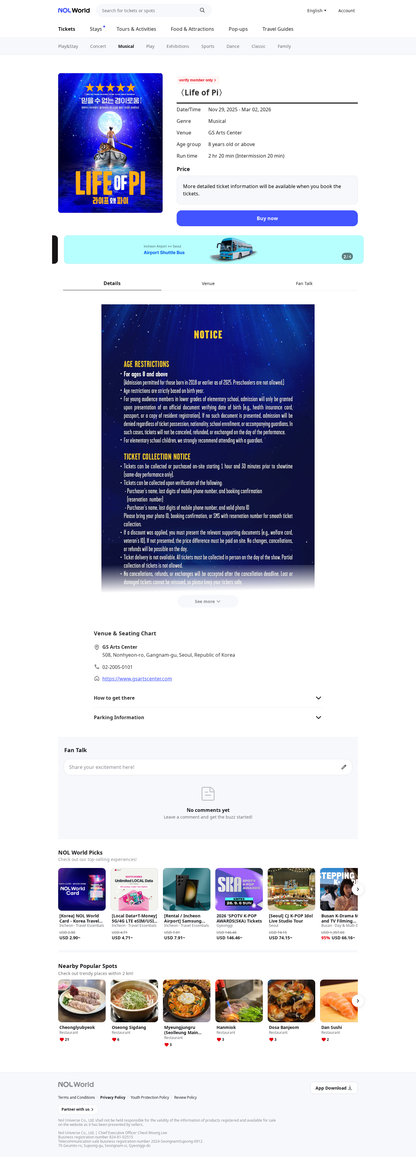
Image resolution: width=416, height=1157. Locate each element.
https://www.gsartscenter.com (137, 678)
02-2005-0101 (117, 667)
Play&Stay (68, 46)
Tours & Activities (136, 29)
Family (284, 46)
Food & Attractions (192, 29)
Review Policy (185, 1097)
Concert (98, 46)
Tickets (66, 29)
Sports (207, 46)
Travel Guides (278, 29)
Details (112, 283)
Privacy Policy (112, 1097)
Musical (126, 46)
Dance (233, 46)
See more (205, 601)
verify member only (196, 80)
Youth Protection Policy (150, 1097)
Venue (208, 283)
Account (346, 10)
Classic (259, 46)
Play (150, 46)
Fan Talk (304, 283)
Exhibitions (178, 46)
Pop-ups (238, 29)
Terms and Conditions (76, 1097)
